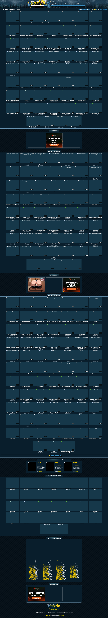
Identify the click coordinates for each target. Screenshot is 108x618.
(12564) (47, 579)
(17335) (32, 564)
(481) (60, 561)
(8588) (47, 573)
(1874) (46, 562)
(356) (73, 568)
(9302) (60, 575)
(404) (32, 563)
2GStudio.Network (61, 615)
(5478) (74, 570)
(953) (33, 573)
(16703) (60, 574)
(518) (74, 567)
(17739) (60, 557)
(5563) (60, 568)
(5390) (74, 561)
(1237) (74, 560)
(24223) (32, 542)
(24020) (33, 577)
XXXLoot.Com (48, 615)
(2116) (74, 565)
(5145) (47, 565)
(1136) (33, 560)
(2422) (33, 571)
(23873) (33, 557)
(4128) (33, 562)
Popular (81, 9)
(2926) (74, 559)
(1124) (74, 571)
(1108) (32, 543)
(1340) (60, 573)
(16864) (74, 566)
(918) (48, 561)
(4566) (74, 542)
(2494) (74, 574)
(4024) (46, 572)
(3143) (47, 563)
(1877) (60, 566)
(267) (59, 562)
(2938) (33, 575)
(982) (47, 557)
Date (84, 9)
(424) (74, 577)
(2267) (60, 571)
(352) (73, 569)
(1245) (59, 565)
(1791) (33, 559)
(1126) (46, 577)
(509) (60, 543)
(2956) (61, 570)
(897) (74, 543)
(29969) (74, 563)
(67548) (47, 574)
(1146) (47, 558)
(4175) (46, 564)
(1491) (33, 568)
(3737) (60, 577)
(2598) (74, 558)
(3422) (60, 572)
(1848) (60, 541)
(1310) (32, 567)
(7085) (60, 542)
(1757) (34, 569)
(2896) (60, 567)
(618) (46, 568)
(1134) (60, 576)
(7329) (74, 557)
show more (40, 471)
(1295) (32, 566)
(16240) (60, 579)
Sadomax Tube (57, 609)
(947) (32, 579)
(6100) (60, 569)
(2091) (47, 567)
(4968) (33, 572)
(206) (33, 565)
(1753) (60, 558)
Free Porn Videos (51, 609)
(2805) (47, 566)
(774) (61, 578)
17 (103, 9)
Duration (88, 9)
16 (101, 9)
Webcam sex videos (39, 3)
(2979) (59, 559)
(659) (33, 570)
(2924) (47, 560)
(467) (46, 575)
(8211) (33, 578)
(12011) (75, 564)
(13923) (48, 543)
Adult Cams (39, 462)
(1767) (74, 572)
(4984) (74, 541)
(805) (47, 559)
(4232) (48, 542)
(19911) (47, 541)
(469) (46, 571)
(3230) (47, 569)
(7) (33, 576)
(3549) (47, 578)
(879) (60, 564)
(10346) (47, 576)
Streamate (75, 462)
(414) (74, 576)
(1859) (33, 574)
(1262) (74, 562)
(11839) (47, 570)
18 (105, 9)
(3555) (74, 575)
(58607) (33, 558)
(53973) (33, 561)
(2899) (74, 573)
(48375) (33, 541)
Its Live (56, 462)
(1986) (60, 563)
